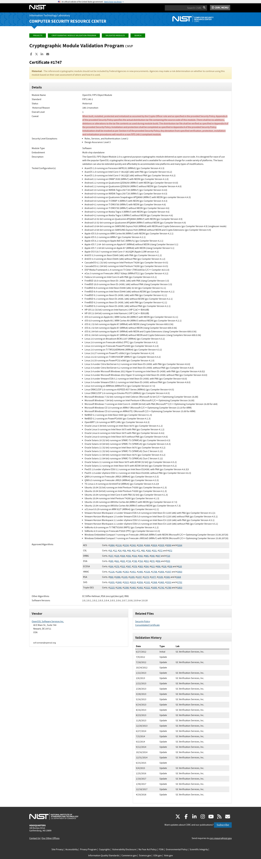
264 (123, 555)
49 (129, 550)
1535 (160, 577)
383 (141, 566)
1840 (119, 582)
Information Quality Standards (103, 855)
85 (143, 550)
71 (139, 550)
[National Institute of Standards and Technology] (53, 816)
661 (117, 561)
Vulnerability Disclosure (124, 849)
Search (137, 35)
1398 (126, 587)
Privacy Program (88, 849)
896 (158, 561)
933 (168, 561)
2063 (179, 571)
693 (123, 561)
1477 (153, 577)
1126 (112, 571)
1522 (147, 587)
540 (153, 555)
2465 (161, 582)
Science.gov (145, 855)
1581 (167, 577)
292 (129, 555)
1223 (112, 587)
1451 (133, 571)
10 (111, 550)
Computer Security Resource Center (67, 21)
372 (161, 550)
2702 (179, 582)
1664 (178, 577)
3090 (168, 545)
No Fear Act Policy (147, 849)
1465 (133, 587)
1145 (125, 577)
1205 (132, 577)
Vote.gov (168, 855)
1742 (161, 587)
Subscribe (223, 825)
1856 (161, 571)
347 (129, 566)
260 (149, 550)
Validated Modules (115, 35)
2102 (147, 582)
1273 (146, 577)
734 (129, 561)
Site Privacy (57, 849)
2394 (140, 545)
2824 (154, 545)
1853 (179, 587)
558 (170, 566)
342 (141, 555)
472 (170, 550)
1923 (126, 582)
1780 (168, 587)
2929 (161, 545)
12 (115, 550)
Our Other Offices (51, 838)
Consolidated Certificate (147, 625)
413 (153, 566)
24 (120, 550)
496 (158, 566)
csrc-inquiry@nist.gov (220, 838)
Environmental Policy (176, 849)
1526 (147, 571)
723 (168, 555)
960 (111, 577)
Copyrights (104, 849)
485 (147, 555)
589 (111, 561)
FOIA (161, 849)
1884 (112, 545)
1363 (126, 571)
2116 (119, 545)
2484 (147, 545)
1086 (118, 577)
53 (134, 550)
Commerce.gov (129, 855)
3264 (179, 545)
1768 (154, 571)
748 (135, 561)
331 (155, 550)
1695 (154, 587)
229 (117, 555)
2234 (126, 545)
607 (158, 555)
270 (117, 566)
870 (153, 561)
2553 (168, 582)
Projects (37, 35)
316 (135, 555)
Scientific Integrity (199, 849)
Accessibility (71, 849)
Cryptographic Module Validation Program (74, 35)
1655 (112, 582)
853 (147, 561)
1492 (140, 587)
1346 (119, 587)
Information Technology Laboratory (49, 15)
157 (111, 555)
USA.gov (157, 855)
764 (141, 561)
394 (147, 566)
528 (164, 566)
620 (180, 566)
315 (123, 566)
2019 (133, 582)
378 (135, 566)
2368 (154, 582)
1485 (140, 571)
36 (125, 550)
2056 (140, 582)
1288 (119, 571)
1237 (139, 577)
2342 (133, 545)
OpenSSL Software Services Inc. (48, 621)
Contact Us (34, 838)
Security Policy (142, 621)
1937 (168, 571)
